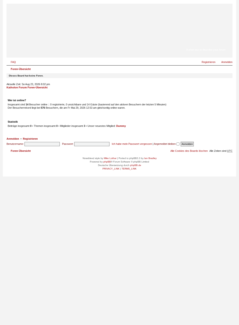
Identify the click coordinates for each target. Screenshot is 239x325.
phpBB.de (135, 165)
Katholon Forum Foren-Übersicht (27, 87)
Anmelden (13, 138)
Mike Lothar (110, 158)
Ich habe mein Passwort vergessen (132, 143)
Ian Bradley (150, 158)
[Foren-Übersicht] (205, 43)
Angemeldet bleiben (165, 143)
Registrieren (30, 138)
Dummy (121, 125)
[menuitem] (11, 62)
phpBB (107, 161)
